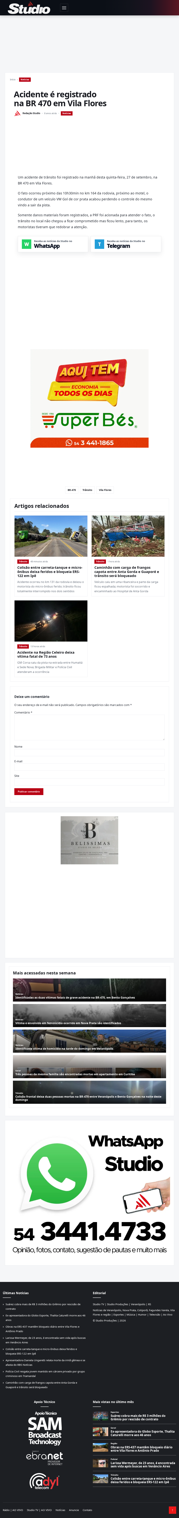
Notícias (25, 79)
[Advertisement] (89, 41)
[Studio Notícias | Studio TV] (29, 7)
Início (13, 79)
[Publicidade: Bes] (89, 398)
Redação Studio (31, 113)
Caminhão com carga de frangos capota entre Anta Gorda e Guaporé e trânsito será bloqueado (126, 571)
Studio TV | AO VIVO (39, 1510)
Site (16, 776)
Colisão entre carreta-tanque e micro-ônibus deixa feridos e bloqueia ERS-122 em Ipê (49, 571)
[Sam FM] (44, 1428)
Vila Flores (105, 490)
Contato (87, 1510)
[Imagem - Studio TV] (89, 1191)
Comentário (23, 712)
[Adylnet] (44, 1481)
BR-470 (72, 490)
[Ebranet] (44, 1458)
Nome (18, 746)
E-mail (18, 761)
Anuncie (74, 1510)
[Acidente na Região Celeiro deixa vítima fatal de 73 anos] (51, 621)
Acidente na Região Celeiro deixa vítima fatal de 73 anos (45, 654)
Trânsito (87, 490)
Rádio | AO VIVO (13, 1510)
